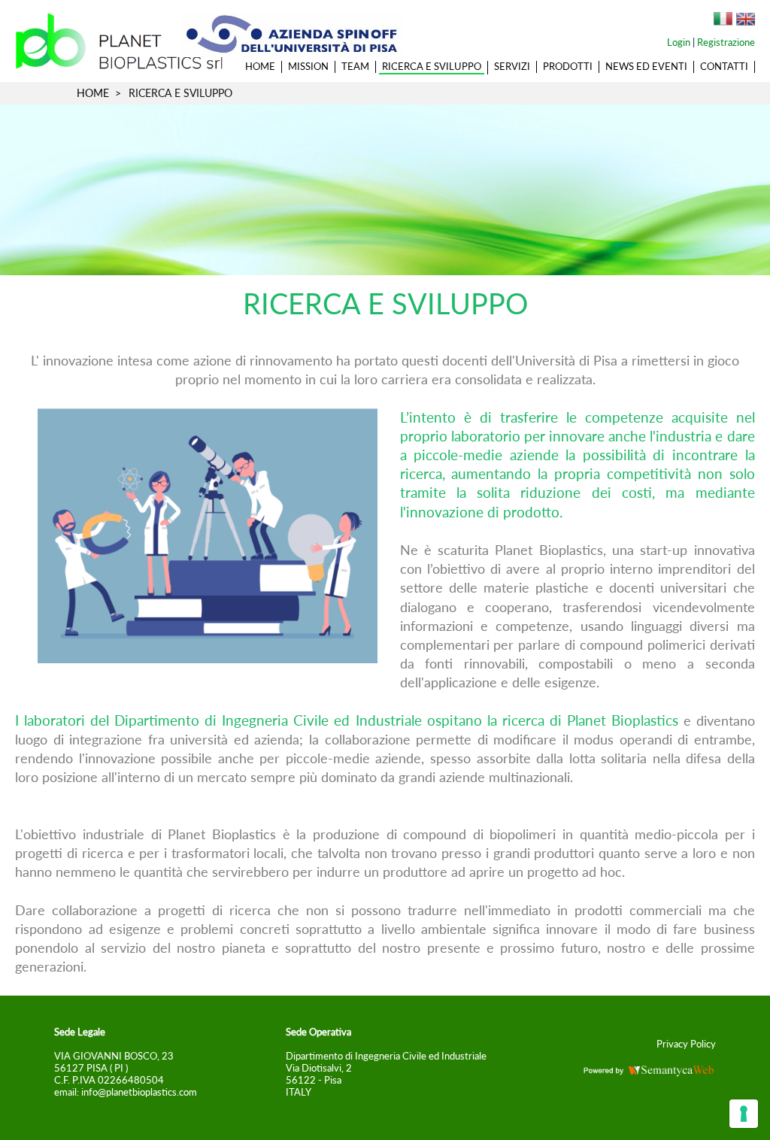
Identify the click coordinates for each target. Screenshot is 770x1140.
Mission (308, 66)
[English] (745, 20)
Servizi (512, 66)
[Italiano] (723, 20)
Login (678, 42)
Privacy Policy (686, 1044)
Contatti (724, 66)
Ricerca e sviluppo (431, 66)
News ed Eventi (646, 66)
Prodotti (568, 66)
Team (355, 66)
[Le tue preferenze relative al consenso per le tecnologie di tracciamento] (743, 1113)
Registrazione (726, 42)
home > (99, 92)
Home (260, 66)
